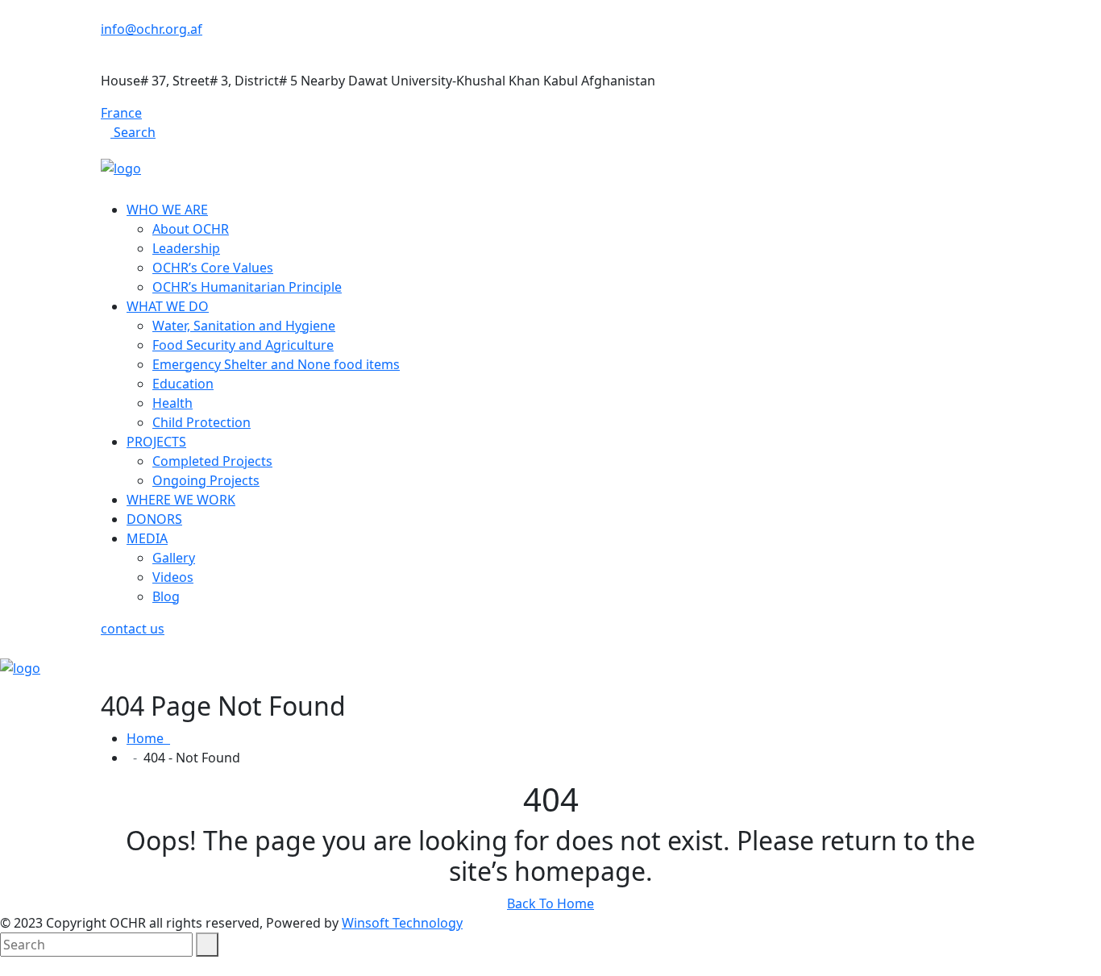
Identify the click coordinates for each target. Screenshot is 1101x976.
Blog (166, 596)
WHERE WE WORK (181, 500)
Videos (172, 577)
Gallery (173, 558)
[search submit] (207, 944)
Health (172, 403)
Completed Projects (212, 461)
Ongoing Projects (206, 480)
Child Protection (201, 422)
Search (133, 132)
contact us (132, 629)
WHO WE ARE (167, 209)
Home (148, 738)
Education (183, 383)
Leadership (186, 248)
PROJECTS (156, 442)
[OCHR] (121, 167)
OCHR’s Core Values (212, 267)
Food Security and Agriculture (243, 345)
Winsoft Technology (402, 923)
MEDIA (147, 538)
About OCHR (190, 229)
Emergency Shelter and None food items (276, 364)
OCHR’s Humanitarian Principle (247, 287)
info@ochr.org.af (151, 29)
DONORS (154, 519)
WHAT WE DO (168, 306)
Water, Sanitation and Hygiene (243, 325)
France (121, 113)
